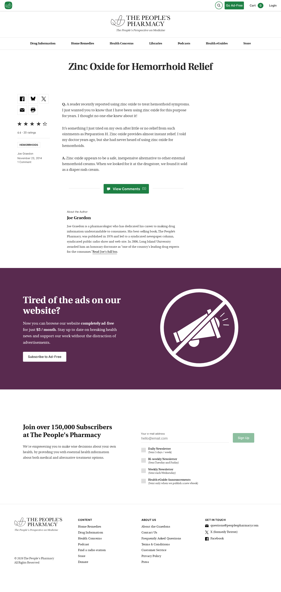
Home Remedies (82, 43)
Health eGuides (217, 43)
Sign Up (243, 438)
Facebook (217, 538)
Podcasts (184, 43)
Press (145, 562)
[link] (22, 99)
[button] (33, 110)
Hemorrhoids (28, 144)
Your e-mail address (153, 433)
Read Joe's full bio (105, 251)
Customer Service (153, 550)
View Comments (129, 189)
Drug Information (42, 43)
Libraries (155, 43)
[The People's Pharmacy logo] (140, 21)
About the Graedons (155, 526)
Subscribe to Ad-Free (44, 357)
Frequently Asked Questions (161, 538)
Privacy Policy (151, 556)
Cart (256, 5)
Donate (83, 562)
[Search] (219, 5)
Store (247, 43)
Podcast (83, 544)
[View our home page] (8, 5)
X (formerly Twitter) (224, 532)
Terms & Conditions (155, 544)
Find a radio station (92, 550)
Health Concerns (121, 43)
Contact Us (149, 532)
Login (273, 5)
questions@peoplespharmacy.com (234, 525)
